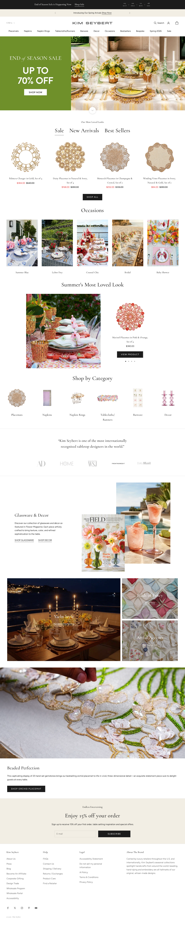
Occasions (110, 31)
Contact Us (48, 864)
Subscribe (114, 834)
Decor (96, 31)
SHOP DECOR (45, 540)
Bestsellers (125, 31)
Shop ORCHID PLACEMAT (26, 789)
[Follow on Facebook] (8, 908)
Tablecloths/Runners (65, 31)
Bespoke (140, 31)
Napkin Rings (43, 31)
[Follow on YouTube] (36, 908)
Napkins (28, 31)
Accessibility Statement (91, 859)
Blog (9, 868)
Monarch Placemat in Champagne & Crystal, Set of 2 (115, 180)
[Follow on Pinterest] (29, 908)
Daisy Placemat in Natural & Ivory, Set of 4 (70, 180)
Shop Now (122, 13)
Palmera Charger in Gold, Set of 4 (25, 178)
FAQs (45, 859)
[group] (92, 73)
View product (130, 354)
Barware (84, 31)
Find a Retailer (50, 883)
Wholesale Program (16, 888)
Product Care (49, 878)
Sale (169, 31)
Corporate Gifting (15, 878)
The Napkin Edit (150, 645)
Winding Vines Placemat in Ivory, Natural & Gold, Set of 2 (159, 180)
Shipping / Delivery (52, 868)
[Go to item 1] (41, 463)
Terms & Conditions (88, 877)
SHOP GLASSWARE (24, 540)
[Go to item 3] (92, 463)
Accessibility (13, 898)
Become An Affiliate (16, 873)
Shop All (92, 197)
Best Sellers (117, 131)
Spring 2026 (156, 31)
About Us (11, 859)
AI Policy (83, 872)
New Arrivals (84, 131)
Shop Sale (79, 4)
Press (9, 864)
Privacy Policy (86, 882)
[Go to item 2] (67, 463)
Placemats (14, 31)
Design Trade (13, 883)
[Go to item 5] (144, 463)
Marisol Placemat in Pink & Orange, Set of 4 (130, 339)
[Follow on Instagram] (22, 908)
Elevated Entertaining (63, 624)
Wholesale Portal (15, 893)
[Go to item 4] (118, 463)
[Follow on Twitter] (15, 908)
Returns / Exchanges (53, 873)
